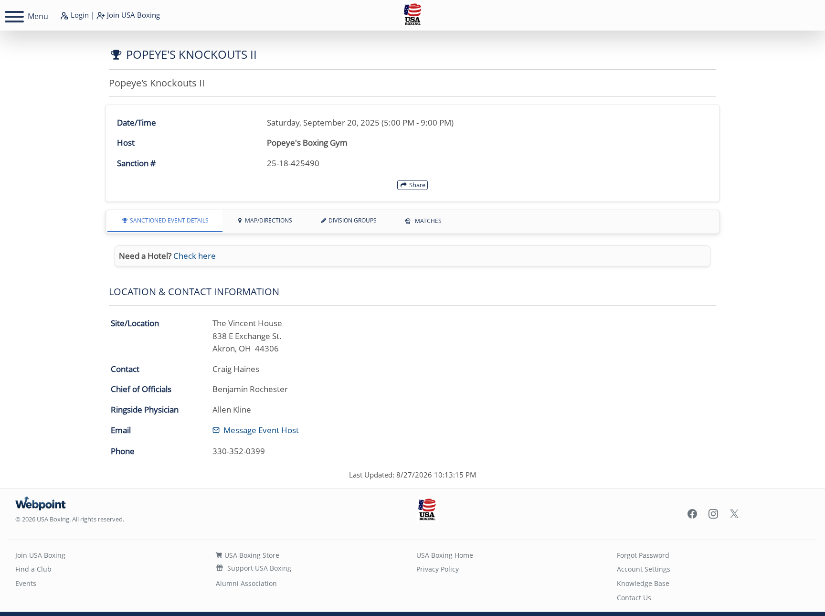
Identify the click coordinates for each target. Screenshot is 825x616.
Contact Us (634, 597)
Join (132, 15)
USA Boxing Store (250, 555)
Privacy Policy (437, 569)
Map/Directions (267, 220)
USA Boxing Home (444, 555)
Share (416, 185)
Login (79, 15)
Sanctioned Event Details (168, 220)
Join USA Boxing (40, 555)
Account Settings (643, 569)
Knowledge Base (643, 583)
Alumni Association (246, 583)
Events (25, 583)
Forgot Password (643, 555)
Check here (194, 255)
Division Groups (352, 220)
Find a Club (33, 569)
